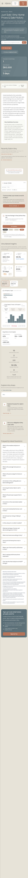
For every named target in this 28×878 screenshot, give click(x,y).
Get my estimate (13, 206)
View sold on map (7, 390)
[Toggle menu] (2, 3)
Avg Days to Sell (21, 309)
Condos (16, 229)
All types (5, 229)
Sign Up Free (14, 634)
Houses (10, 229)
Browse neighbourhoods (10, 52)
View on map (7, 48)
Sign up (23, 3)
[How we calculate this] (11, 268)
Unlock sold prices (7, 160)
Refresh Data (22, 86)
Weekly (21, 229)
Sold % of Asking (13, 309)
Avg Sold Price (6, 309)
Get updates (14, 226)
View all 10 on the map (6, 154)
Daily (5, 232)
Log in (15, 3)
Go (23, 42)
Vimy (4, 394)
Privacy (10, 236)
